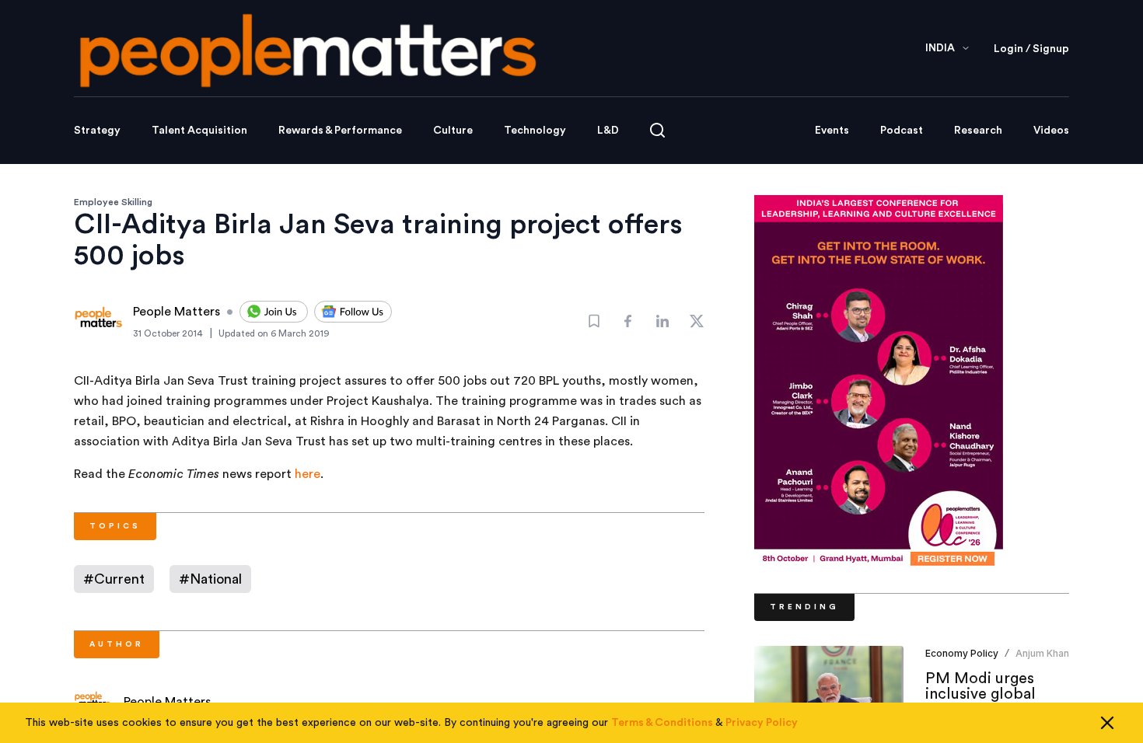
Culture (453, 130)
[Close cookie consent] (1107, 723)
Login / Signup (1031, 49)
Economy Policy (961, 653)
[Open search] (657, 130)
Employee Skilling (113, 202)
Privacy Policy (761, 722)
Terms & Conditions (662, 722)
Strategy (97, 130)
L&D (608, 130)
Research (978, 130)
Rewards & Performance (340, 130)
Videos (1051, 130)
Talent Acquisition (199, 130)
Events (832, 130)
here (307, 474)
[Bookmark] (594, 321)
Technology (535, 130)
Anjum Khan (1042, 653)
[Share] (628, 321)
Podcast (901, 130)
